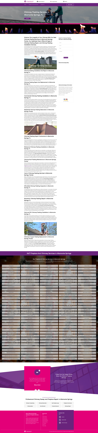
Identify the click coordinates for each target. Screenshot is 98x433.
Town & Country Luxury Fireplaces (49, 318)
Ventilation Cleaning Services (30, 355)
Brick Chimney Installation (87, 274)
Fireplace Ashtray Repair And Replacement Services (87, 298)
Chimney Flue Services (87, 283)
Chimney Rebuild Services (30, 335)
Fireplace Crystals (30, 315)
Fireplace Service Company (49, 341)
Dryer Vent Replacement (48, 344)
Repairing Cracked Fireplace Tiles (49, 306)
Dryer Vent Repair (30, 344)
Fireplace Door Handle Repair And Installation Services (68, 298)
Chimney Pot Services (68, 286)
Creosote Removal (30, 268)
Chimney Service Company (68, 341)
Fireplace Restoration (11, 274)
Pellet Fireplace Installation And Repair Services (68, 315)
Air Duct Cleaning (30, 338)
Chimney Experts (11, 344)
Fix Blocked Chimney (11, 306)
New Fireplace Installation (87, 271)
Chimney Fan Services (87, 286)
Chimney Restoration (43, 403)
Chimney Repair (68, 268)
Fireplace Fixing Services (30, 352)
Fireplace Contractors (87, 289)
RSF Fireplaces (11, 321)
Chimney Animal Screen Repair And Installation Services (68, 274)
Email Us (66, 1)
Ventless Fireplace (49, 352)
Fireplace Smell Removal (11, 309)
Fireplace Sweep (49, 289)
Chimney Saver (30, 406)
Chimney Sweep (11, 265)
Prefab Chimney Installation (49, 335)
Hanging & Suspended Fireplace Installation (87, 352)
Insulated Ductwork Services (87, 355)
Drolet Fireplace (11, 329)
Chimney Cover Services (68, 283)
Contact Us (42, 4)
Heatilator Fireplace (30, 321)
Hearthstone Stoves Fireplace (87, 329)
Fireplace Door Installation (49, 298)
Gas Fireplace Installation (11, 295)
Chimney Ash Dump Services (49, 286)
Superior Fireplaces (11, 318)
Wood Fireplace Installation (87, 292)
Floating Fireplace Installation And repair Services (68, 358)
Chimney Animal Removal (67, 332)
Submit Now (66, 57)
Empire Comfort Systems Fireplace (11, 332)
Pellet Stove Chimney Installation (49, 312)
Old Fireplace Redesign (68, 309)
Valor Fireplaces (30, 318)
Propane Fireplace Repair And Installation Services (11, 298)
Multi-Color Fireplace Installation (49, 315)
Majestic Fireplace (68, 321)
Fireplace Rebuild (11, 292)
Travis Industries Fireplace (68, 329)
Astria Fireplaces (87, 318)
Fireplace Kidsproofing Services (68, 335)
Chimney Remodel (67, 355)
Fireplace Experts (86, 341)
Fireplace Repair (49, 271)
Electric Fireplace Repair (68, 292)
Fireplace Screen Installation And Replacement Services (87, 332)
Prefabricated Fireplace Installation (87, 295)
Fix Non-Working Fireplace (30, 274)
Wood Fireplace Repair (30, 292)
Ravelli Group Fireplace (49, 332)
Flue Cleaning (11, 268)
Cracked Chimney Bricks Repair (86, 306)
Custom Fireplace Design (30, 312)
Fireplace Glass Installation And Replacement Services (30, 298)
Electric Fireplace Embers (68, 312)
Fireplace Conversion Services (68, 352)
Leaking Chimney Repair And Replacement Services (30, 306)
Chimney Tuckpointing (30, 403)
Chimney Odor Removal (30, 309)
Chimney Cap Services (30, 283)
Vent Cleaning (11, 338)
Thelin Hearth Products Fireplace (30, 332)
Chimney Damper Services (30, 286)
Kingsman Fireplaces (68, 318)
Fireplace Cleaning (86, 265)
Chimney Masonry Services (30, 289)
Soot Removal (49, 268)
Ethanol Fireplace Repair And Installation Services (68, 295)
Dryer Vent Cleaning (87, 335)
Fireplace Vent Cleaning (68, 289)
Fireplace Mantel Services (87, 358)
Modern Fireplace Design (11, 312)
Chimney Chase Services (49, 283)
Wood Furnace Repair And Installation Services (49, 295)
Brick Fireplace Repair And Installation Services (11, 358)
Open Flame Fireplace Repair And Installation (11, 355)
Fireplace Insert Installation (11, 335)
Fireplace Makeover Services (49, 355)
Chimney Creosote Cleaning (30, 271)
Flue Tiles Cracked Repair (49, 309)
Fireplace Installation (68, 271)
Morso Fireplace (49, 329)
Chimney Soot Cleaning (11, 271)
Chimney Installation (87, 268)
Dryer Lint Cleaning (49, 338)
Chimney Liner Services (11, 286)
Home (25, 4)
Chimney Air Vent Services (11, 315)
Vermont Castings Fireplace (87, 321)
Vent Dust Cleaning (68, 338)
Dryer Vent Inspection (87, 338)
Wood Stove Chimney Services (11, 352)
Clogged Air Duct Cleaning (30, 341)
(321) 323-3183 (70, 4)
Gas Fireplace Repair (49, 292)
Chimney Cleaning (30, 265)
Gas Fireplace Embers (87, 312)
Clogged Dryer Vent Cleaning (11, 341)
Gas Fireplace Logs (55, 403)
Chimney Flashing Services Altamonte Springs (33, 23)
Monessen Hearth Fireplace (30, 329)
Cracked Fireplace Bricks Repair (49, 358)
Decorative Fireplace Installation (86, 344)
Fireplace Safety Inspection (68, 344)
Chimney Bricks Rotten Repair (68, 306)
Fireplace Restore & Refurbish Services (30, 358)
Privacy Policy (44, 425)
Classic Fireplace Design (87, 309)
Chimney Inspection (68, 265)
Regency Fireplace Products (87, 315)
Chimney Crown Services (11, 283)
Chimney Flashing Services (11, 289)
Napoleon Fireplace (49, 321)
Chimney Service (49, 265)
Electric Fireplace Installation (30, 295)
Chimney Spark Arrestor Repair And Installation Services (49, 275)
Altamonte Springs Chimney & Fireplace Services (61, 431)
